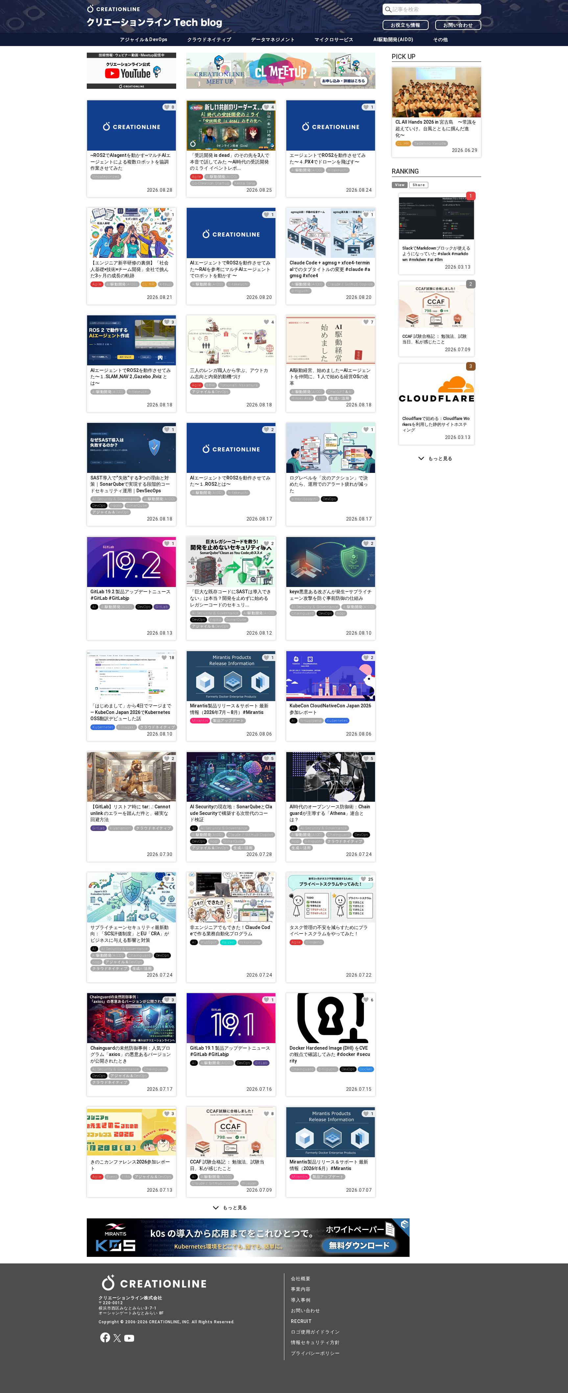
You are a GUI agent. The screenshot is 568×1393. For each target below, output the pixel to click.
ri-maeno (314, 942)
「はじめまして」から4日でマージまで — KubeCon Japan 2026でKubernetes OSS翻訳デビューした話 (130, 712)
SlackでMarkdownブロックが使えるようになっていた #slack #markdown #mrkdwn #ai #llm (436, 254)
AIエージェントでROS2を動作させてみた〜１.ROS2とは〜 (230, 481)
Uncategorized (105, 177)
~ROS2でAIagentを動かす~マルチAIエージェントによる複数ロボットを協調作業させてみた (130, 162)
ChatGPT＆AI (340, 392)
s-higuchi (313, 841)
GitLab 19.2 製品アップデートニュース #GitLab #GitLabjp (130, 595)
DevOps (99, 505)
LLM (321, 398)
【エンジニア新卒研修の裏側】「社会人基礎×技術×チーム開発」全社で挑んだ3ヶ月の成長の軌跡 (129, 269)
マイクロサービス (334, 39)
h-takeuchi (338, 170)
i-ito (126, 1177)
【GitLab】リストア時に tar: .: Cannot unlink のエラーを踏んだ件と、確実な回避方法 (130, 813)
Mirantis (200, 720)
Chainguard (303, 613)
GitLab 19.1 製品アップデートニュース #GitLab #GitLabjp (230, 1051)
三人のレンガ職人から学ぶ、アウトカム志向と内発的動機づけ (229, 373)
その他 (440, 39)
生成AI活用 (339, 398)
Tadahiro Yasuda (430, 143)
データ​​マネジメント (273, 39)
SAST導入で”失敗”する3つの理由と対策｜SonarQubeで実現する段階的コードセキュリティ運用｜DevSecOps (130, 484)
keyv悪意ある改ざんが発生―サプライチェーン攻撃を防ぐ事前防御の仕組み (331, 595)
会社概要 (300, 1278)
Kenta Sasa (244, 183)
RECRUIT (301, 1321)
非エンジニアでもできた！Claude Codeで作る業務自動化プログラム (230, 931)
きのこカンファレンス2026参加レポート (130, 1165)
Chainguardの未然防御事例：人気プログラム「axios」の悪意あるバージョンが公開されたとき (130, 1054)
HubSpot (209, 942)
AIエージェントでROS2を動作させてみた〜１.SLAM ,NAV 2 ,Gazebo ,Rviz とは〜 (130, 377)
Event (111, 1177)
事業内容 (300, 1289)
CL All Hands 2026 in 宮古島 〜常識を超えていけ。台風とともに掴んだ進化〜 (435, 128)
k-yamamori (120, 828)
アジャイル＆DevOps (144, 39)
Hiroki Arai (302, 398)
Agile (196, 177)
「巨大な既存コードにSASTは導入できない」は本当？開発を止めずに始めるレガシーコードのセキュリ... (230, 598)
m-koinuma (250, 942)
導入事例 (300, 1300)
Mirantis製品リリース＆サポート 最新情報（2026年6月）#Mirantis (329, 1165)
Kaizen (228, 942)
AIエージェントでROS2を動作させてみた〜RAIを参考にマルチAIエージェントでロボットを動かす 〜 (230, 269)
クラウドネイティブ (209, 39)
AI (94, 607)
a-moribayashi (305, 499)
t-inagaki (126, 727)
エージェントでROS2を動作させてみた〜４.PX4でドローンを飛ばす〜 (328, 158)
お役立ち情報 (405, 25)
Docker (366, 1069)
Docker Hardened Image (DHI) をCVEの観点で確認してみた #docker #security (330, 1054)
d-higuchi (301, 291)
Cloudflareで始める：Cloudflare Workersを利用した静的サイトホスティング (436, 424)
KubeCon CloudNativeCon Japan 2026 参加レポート (330, 709)
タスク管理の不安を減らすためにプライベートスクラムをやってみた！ (329, 931)
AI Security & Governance (115, 499)
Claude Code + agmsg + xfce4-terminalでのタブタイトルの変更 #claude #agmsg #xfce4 (330, 269)
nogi (341, 613)
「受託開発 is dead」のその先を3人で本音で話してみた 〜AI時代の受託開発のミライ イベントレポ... (229, 162)
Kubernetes (102, 727)
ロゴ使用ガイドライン (315, 1331)
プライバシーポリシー (315, 1353)
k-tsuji (166, 284)
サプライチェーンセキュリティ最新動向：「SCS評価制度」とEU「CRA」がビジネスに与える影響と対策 (129, 934)
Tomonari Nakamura (239, 385)
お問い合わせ (458, 25)
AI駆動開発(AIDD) (393, 39)
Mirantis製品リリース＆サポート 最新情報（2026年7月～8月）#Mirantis (229, 709)
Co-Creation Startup (210, 183)
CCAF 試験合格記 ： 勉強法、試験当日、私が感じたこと (227, 1165)
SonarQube (137, 505)
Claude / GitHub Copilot (350, 284)
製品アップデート (228, 720)
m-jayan (249, 1183)
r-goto (116, 505)
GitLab (161, 607)
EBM (210, 385)
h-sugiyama (311, 720)
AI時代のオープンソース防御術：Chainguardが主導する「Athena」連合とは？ (330, 813)
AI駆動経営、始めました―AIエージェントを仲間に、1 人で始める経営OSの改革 (330, 377)
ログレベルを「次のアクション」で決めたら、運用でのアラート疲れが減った (329, 484)
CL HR (148, 284)
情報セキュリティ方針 (315, 1342)
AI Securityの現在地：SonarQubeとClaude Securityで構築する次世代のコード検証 (231, 813)
